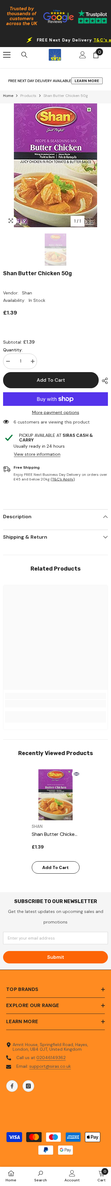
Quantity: (13, 350)
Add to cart (51, 380)
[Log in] (82, 54)
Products (28, 95)
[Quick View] (76, 774)
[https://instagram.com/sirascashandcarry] (28, 1086)
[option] (55, 165)
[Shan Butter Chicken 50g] (55, 794)
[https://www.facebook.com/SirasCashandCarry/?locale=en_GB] (12, 1086)
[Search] (24, 55)
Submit (55, 957)
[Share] (103, 380)
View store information (37, 454)
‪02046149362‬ (51, 1057)
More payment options (55, 412)
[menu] (6, 55)
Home (8, 95)
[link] (55, 703)
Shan (27, 293)
